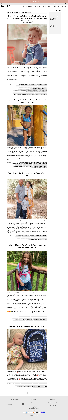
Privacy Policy (34, 405)
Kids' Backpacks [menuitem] (29, 6)
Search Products (34, 402)
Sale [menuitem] (49, 6)
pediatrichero (45, 94)
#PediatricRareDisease (37, 238)
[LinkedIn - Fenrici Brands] (60, 10)
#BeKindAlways (33, 84)
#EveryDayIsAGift (15, 163)
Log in (55, 3)
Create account (59, 3)
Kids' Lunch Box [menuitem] (38, 6)
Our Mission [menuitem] (53, 6)
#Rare (15, 94)
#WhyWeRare (34, 167)
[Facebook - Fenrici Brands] (56, 10)
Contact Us (34, 403)
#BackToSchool (27, 84)
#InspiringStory (44, 87)
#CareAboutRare (39, 84)
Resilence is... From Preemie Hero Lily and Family (27, 326)
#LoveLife (39, 88)
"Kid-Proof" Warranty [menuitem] (62, 6)
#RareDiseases (24, 94)
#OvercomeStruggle (30, 238)
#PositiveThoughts (22, 166)
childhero (37, 94)
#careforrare (45, 84)
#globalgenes (35, 87)
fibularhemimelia (39, 167)
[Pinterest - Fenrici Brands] (59, 10)
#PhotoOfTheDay (15, 166)
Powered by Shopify (34, 416)
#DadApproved (38, 162)
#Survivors (33, 94)
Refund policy (34, 407)
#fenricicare (21, 87)
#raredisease (19, 94)
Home (7, 10)
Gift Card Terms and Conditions (34, 408)
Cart (65, 3)
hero (41, 94)
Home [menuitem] (24, 6)
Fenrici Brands (35, 415)
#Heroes (39, 87)
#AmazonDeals (21, 84)
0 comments (9, 84)
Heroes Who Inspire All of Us (13, 10)
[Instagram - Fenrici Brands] (58, 10)
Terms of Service (34, 406)
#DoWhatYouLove (44, 162)
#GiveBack (30, 87)
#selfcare (29, 94)
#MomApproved (44, 88)
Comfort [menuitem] (44, 6)
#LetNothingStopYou (34, 88)
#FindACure (26, 87)
